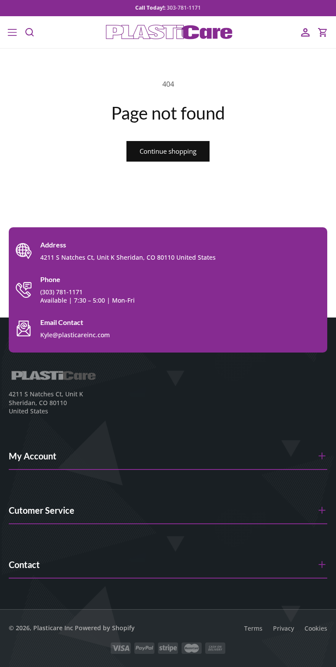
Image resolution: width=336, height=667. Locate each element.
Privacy (283, 628)
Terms (253, 628)
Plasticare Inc (53, 628)
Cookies (315, 628)
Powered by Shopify (105, 628)
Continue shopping (168, 151)
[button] (12, 32)
